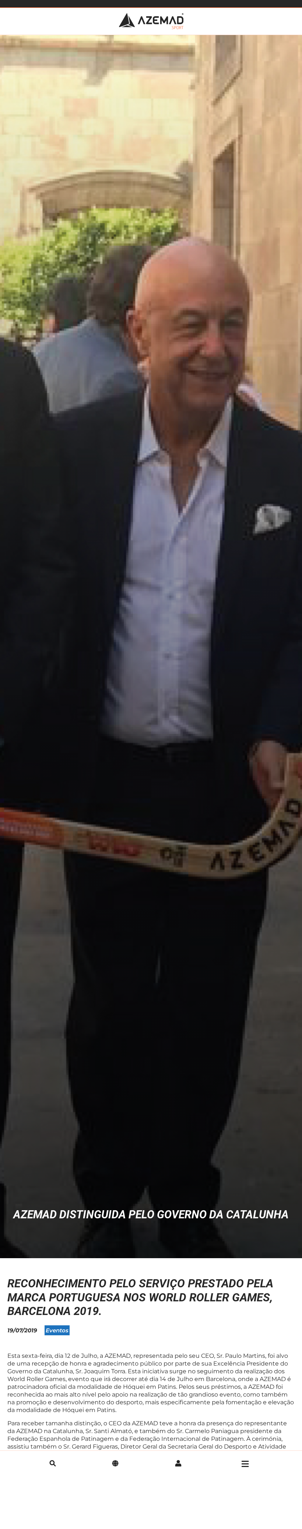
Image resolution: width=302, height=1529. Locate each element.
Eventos (57, 1330)
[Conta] (178, 1464)
